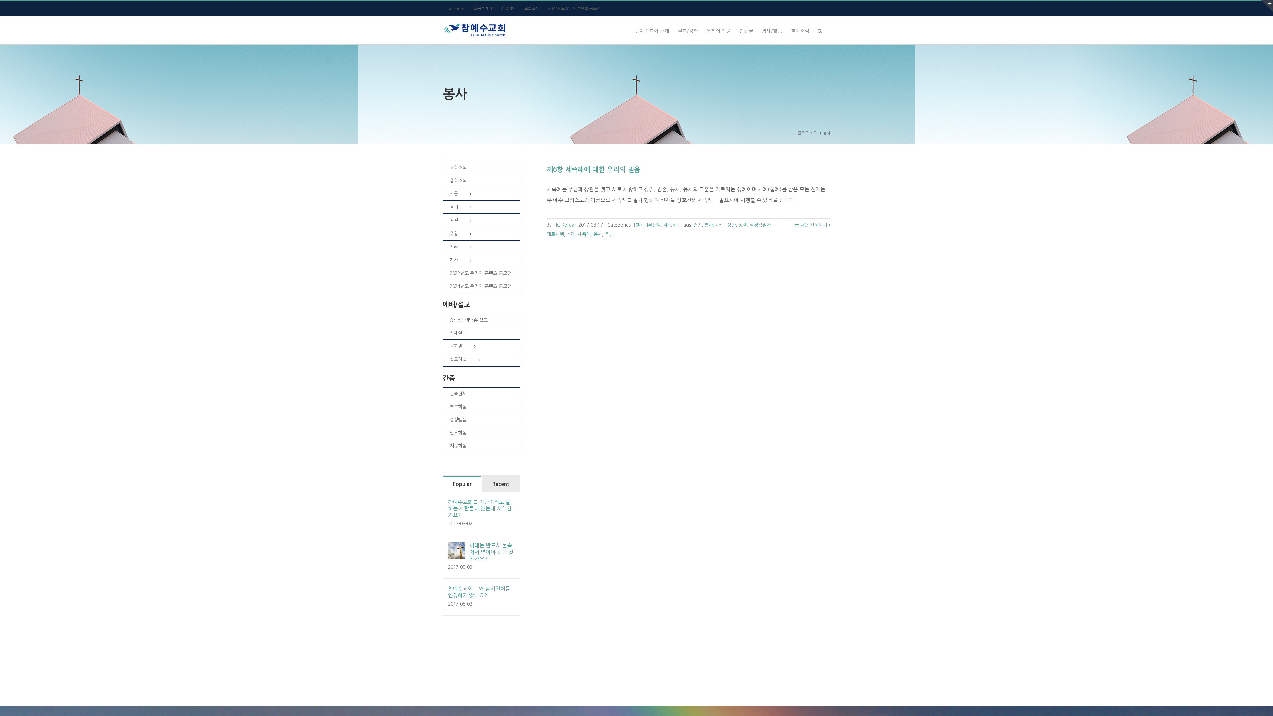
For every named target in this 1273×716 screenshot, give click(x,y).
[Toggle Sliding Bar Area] (1267, 6)
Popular (462, 484)
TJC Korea (563, 225)
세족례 (670, 225)
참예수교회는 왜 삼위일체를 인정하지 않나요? (479, 592)
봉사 (708, 225)
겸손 (697, 225)
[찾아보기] (820, 30)
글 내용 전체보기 (810, 225)
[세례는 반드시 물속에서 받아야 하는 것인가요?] (456, 547)
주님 (609, 234)
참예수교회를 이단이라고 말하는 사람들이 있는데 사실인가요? (480, 508)
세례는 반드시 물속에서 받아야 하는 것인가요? (491, 552)
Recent (500, 484)
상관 (731, 225)
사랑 (720, 225)
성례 (571, 234)
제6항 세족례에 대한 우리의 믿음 (593, 169)
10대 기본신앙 (647, 225)
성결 (742, 225)
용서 (597, 234)
